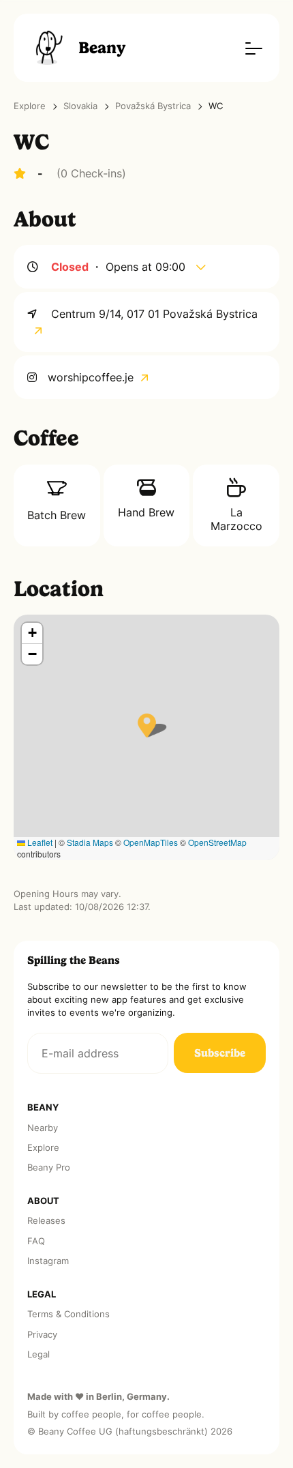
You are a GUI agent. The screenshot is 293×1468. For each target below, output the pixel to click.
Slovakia (80, 106)
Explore (30, 106)
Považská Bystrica (153, 106)
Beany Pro (48, 1167)
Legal (38, 1354)
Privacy (42, 1335)
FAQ (36, 1241)
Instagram (48, 1261)
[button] (147, 725)
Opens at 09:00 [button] (147, 267)
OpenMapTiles (150, 842)
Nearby (42, 1128)
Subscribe (219, 1052)
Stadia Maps (90, 842)
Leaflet (38, 842)
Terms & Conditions (68, 1314)
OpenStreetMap (217, 842)
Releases (46, 1221)
